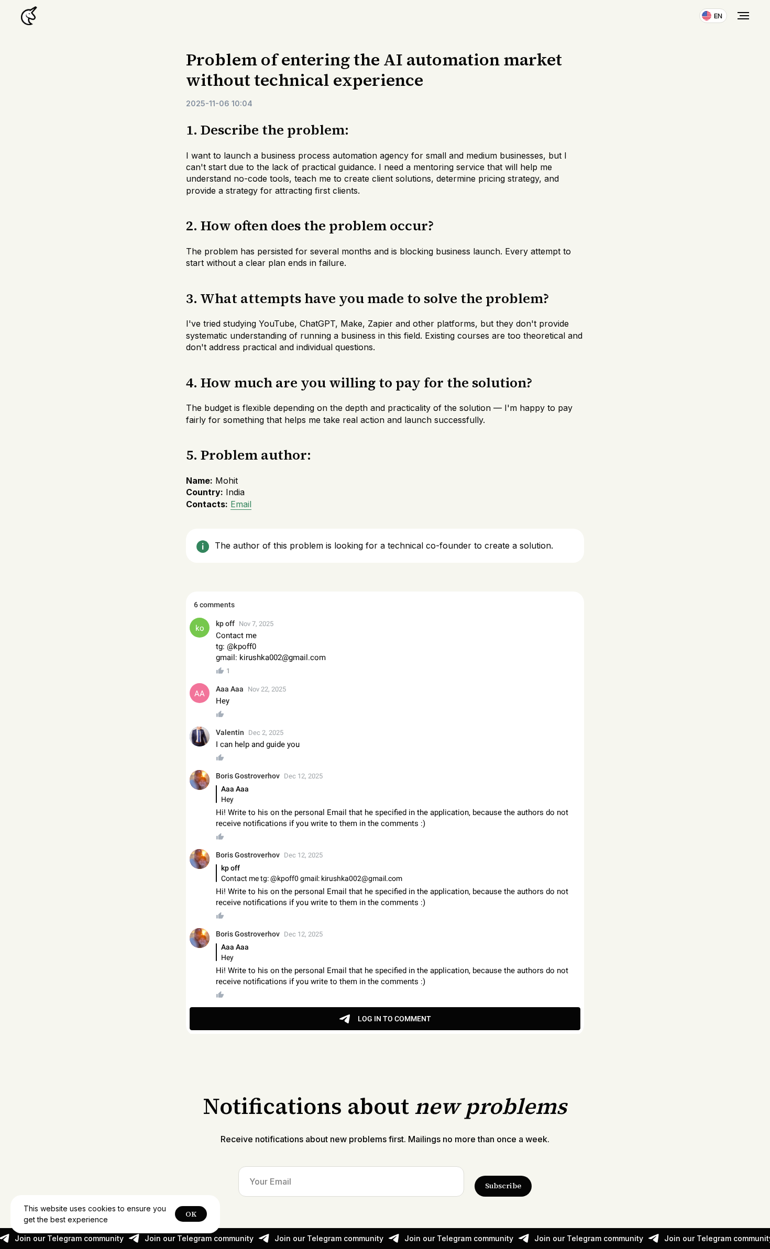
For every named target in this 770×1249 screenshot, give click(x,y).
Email (240, 504)
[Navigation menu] (743, 15)
